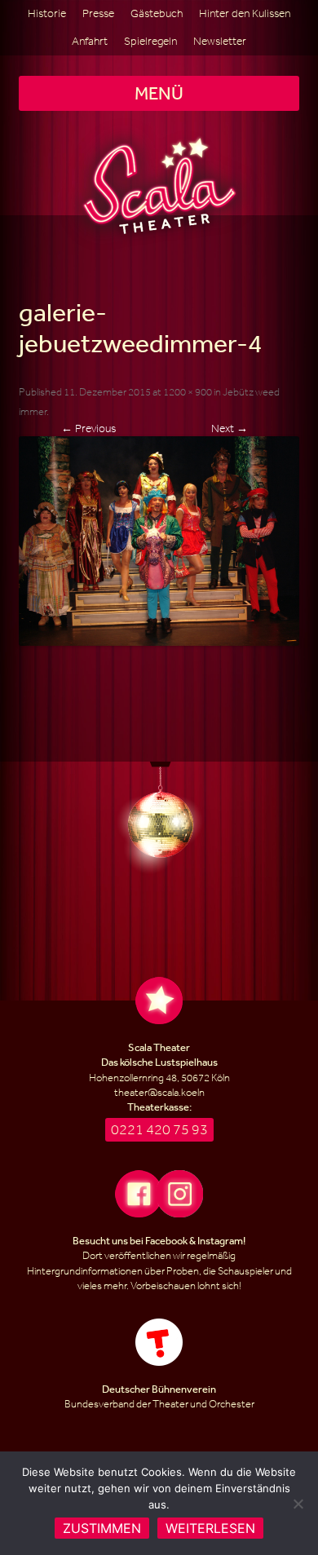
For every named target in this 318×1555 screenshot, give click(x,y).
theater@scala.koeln (159, 1092)
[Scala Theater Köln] (159, 185)
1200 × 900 (187, 392)
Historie (47, 13)
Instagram (220, 1241)
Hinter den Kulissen (244, 13)
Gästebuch (156, 13)
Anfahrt (90, 41)
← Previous (88, 428)
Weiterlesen (210, 1528)
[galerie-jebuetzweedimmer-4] (158, 541)
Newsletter (219, 41)
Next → (229, 428)
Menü (159, 93)
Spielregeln (150, 41)
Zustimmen (102, 1528)
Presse (98, 13)
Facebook (166, 1241)
